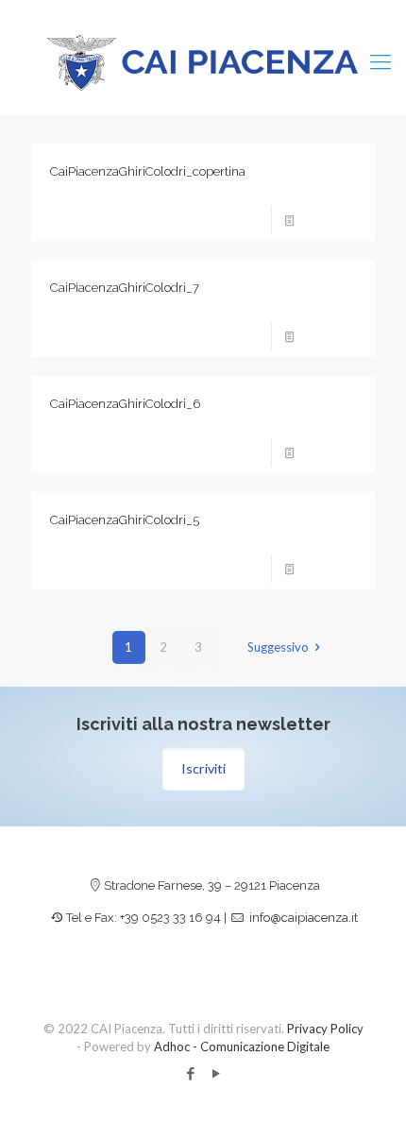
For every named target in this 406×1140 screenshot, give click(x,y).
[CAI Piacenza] (203, 62)
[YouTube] (216, 1072)
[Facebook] (190, 1072)
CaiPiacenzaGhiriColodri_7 (124, 288)
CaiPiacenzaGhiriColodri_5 (124, 520)
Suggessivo (278, 647)
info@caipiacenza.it (303, 917)
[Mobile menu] (380, 61)
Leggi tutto (331, 220)
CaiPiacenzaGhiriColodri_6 (125, 404)
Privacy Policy (325, 1028)
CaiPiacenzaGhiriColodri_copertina (147, 171)
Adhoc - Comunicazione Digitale (242, 1046)
